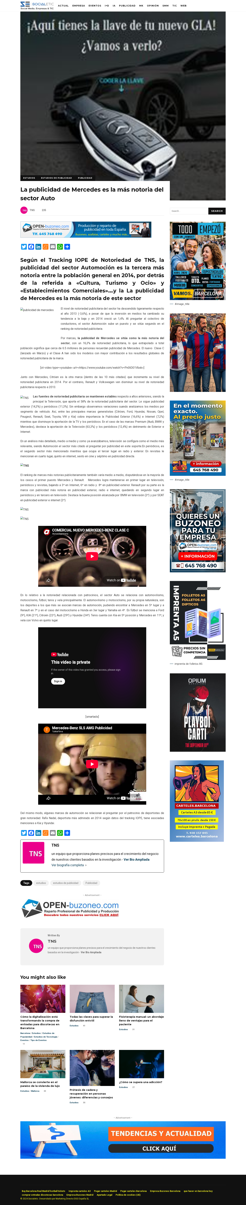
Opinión (153, 5)
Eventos (95, 5)
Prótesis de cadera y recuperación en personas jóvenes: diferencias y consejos (92, 1068)
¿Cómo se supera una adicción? (141, 1064)
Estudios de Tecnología (45, 1037)
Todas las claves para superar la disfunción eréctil (92, 999)
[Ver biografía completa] (86, 865)
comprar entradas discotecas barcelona (42, 1195)
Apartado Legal (104, 1195)
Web (183, 5)
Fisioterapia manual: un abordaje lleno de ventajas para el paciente (141, 999)
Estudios (29, 178)
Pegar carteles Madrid (105, 1191)
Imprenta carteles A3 (80, 1191)
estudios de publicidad (65, 883)
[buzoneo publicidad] (85, 236)
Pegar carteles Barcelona (133, 1191)
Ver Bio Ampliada (136, 859)
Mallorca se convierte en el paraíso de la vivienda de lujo (42, 1064)
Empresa (78, 5)
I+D (107, 5)
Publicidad (127, 5)
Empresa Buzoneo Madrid (79, 1195)
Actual (63, 5)
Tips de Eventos (38, 1040)
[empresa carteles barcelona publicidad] (197, 840)
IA (114, 5)
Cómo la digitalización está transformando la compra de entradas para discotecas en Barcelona (42, 999)
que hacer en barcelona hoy (198, 1191)
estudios (41, 883)
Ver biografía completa (68, 865)
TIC (174, 5)
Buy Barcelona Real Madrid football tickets (43, 1191)
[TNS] (36, 952)
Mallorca (35, 1091)
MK (141, 5)
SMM (165, 5)
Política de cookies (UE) (128, 1195)
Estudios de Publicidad (56, 178)
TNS (32, 210)
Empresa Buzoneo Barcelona (165, 1191)
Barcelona (25, 1033)
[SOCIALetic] (37, 6)
